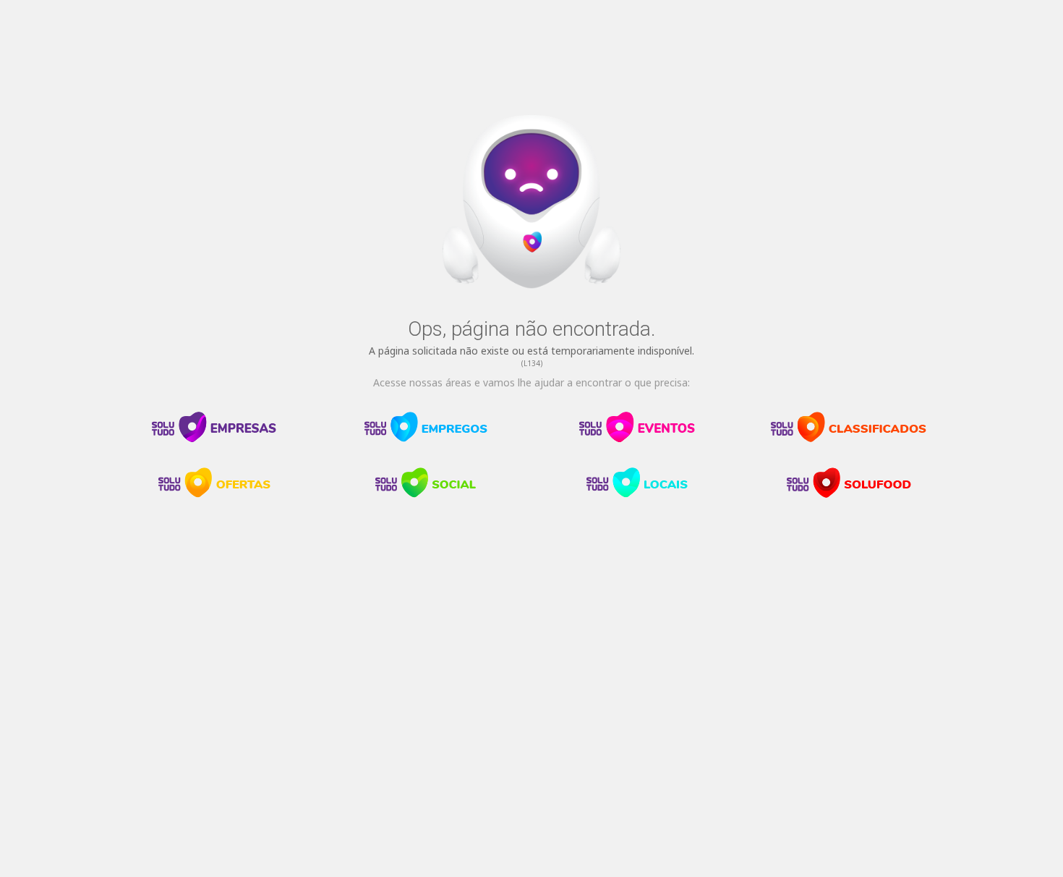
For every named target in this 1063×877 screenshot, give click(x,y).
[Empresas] (214, 438)
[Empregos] (425, 438)
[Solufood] (849, 494)
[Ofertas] (214, 494)
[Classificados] (848, 438)
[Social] (426, 494)
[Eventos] (637, 438)
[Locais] (637, 494)
